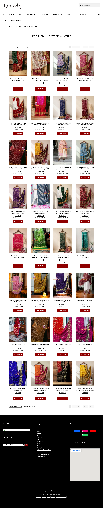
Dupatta (11, 14)
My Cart (39, 443)
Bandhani (39, 433)
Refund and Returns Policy (44, 450)
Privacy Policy (40, 446)
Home (12, 26)
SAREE (44, 497)
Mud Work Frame (57, 14)
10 (90, 47)
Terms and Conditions (43, 454)
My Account (40, 441)
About (38, 431)
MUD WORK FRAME (61, 497)
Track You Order (41, 456)
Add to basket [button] (18, 89)
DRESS (48, 497)
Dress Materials (31, 14)
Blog (38, 435)
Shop (4, 14)
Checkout (39, 437)
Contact (39, 439)
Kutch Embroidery (16, 20)
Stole (4, 20)
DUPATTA (38, 497)
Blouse (69, 14)
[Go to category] (26, 445)
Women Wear (44, 14)
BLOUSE (53, 497)
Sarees (20, 14)
